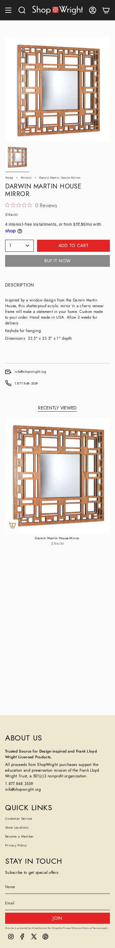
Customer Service (18, 818)
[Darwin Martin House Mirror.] (57, 475)
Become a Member (19, 836)
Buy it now (57, 261)
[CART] (106, 10)
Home (9, 177)
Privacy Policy (16, 845)
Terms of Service (92, 928)
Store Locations (17, 827)
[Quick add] (12, 525)
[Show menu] (8, 10)
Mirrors (26, 177)
